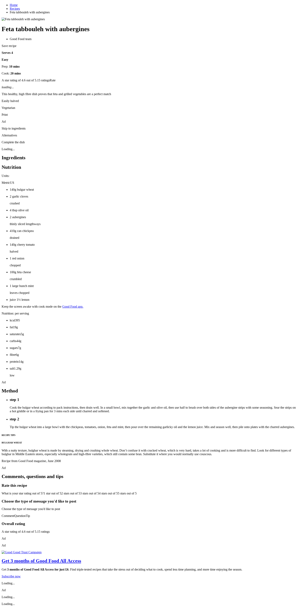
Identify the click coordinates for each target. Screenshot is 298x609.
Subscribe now (11, 576)
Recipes (15, 8)
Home (14, 5)
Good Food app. (72, 306)
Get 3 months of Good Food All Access (41, 560)
